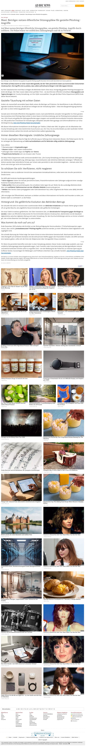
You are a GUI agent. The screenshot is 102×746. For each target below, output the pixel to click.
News (10, 737)
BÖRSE (12, 10)
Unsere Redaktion (65, 737)
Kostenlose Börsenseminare (60, 716)
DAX (2, 714)
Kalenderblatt (19, 726)
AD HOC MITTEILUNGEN (5, 12)
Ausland (17, 721)
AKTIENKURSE (8, 10)
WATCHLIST (82, 1)
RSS (78, 1)
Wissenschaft (19, 719)
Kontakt (45, 719)
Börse (17, 14)
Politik (17, 716)
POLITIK (23, 10)
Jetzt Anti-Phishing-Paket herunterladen (26, 123)
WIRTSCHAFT (18, 10)
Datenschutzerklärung (31, 737)
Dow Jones (3, 719)
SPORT (27, 10)
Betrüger (6, 17)
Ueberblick (22, 14)
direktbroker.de (60, 718)
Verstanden (65, 743)
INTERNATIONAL (59, 10)
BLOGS (67, 1)
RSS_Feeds (45, 718)
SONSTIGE (65, 10)
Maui (2, 17)
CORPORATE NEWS (22, 12)
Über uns (57, 737)
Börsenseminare (33, 725)
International (19, 725)
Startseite (13, 14)
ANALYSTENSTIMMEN (14, 12)
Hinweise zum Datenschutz (46, 737)
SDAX (2, 718)
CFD (30, 714)
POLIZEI (53, 10)
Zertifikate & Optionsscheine (32, 723)
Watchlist (45, 715)
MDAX (2, 715)
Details (60, 743)
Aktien (30, 721)
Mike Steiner (75, 737)
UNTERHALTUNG (33, 10)
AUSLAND (48, 10)
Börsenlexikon (6, 709)
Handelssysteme (33, 718)
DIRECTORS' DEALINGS (30, 12)
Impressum (22, 737)
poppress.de (60, 719)
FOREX (30, 715)
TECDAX (3, 716)
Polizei (17, 722)
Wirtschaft (18, 715)
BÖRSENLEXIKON (72, 1)
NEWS (2, 10)
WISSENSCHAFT (41, 10)
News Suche (78, 5)
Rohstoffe (31, 716)
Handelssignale (32, 719)
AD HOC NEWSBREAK (48, 714)
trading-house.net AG (62, 714)
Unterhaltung (19, 723)
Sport (17, 718)
